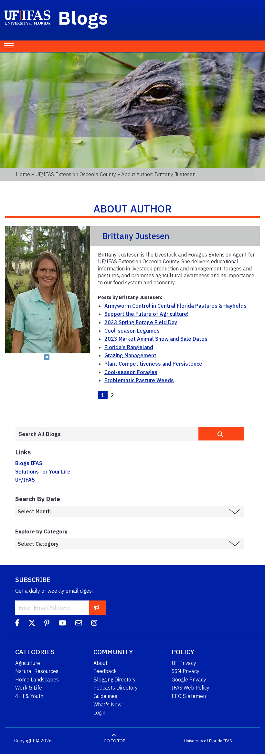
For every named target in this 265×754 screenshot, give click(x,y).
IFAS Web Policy (190, 687)
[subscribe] (96, 607)
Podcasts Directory (115, 687)
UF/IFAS (25, 479)
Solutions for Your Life (42, 471)
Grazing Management (130, 355)
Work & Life (28, 687)
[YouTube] (62, 623)
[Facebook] (17, 623)
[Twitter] (31, 623)
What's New (107, 704)
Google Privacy (189, 679)
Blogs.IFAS (28, 463)
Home (23, 174)
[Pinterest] (46, 623)
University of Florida (203, 741)
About (100, 663)
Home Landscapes (37, 679)
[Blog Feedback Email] (78, 623)
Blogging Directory (114, 679)
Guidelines (105, 696)
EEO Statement (190, 696)
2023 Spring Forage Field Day (140, 322)
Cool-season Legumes (132, 330)
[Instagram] (94, 623)
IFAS (227, 741)
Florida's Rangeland (128, 347)
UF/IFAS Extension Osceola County (75, 174)
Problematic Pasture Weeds (139, 380)
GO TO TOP (114, 741)
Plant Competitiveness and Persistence (153, 363)
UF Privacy (184, 663)
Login (99, 712)
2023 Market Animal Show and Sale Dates (155, 339)
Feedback (105, 671)
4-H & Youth (29, 696)
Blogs (83, 17)
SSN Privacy (185, 671)
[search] (221, 433)
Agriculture (27, 663)
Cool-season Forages (130, 372)
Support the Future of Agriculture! (146, 314)
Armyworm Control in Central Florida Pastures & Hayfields (175, 306)
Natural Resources (36, 671)
